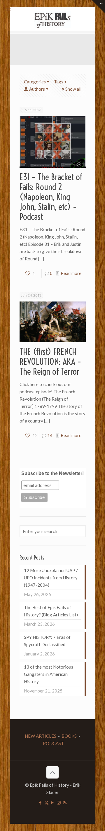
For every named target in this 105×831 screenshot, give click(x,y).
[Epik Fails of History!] (52, 19)
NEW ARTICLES (40, 736)
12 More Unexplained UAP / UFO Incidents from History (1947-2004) (51, 578)
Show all (73, 89)
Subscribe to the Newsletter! (52, 473)
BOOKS (69, 736)
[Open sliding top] (98, 6)
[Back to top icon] (52, 772)
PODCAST (53, 743)
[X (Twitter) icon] (46, 802)
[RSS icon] (65, 802)
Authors (37, 89)
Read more (71, 273)
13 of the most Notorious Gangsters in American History (48, 674)
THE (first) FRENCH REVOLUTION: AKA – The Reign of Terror (50, 361)
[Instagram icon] (59, 802)
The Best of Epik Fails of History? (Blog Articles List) (51, 611)
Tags (58, 81)
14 (49, 435)
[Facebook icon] (40, 802)
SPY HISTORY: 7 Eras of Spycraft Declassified (47, 640)
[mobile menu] (8, 9)
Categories (35, 81)
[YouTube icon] (52, 802)
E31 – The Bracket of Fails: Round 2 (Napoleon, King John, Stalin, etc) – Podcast (51, 196)
